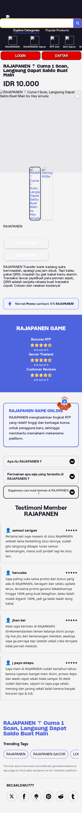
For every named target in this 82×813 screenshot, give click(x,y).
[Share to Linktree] (36, 796)
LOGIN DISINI (26, 255)
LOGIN (20, 56)
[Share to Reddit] (61, 796)
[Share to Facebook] (24, 796)
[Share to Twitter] (12, 796)
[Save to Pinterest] (48, 796)
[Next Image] (78, 132)
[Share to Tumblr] (73, 796)
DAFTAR (61, 56)
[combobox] (36, 23)
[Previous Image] (3, 132)
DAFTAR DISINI (26, 243)
